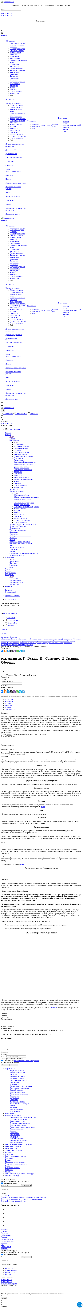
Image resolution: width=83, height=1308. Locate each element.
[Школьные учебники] (16, 101)
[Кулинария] (16, 160)
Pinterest (11, 625)
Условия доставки (7, 1241)
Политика (4, 1233)
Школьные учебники (21, 495)
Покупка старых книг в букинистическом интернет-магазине (23, 1197)
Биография (62, 641)
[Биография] (16, 198)
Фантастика (21, 645)
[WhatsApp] (17, 651)
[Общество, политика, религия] (16, 185)
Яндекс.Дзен (12, 623)
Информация (5, 1235)
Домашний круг (67, 639)
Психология (14, 639)
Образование (18, 444)
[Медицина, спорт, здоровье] (16, 181)
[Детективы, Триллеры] (16, 148)
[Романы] (16, 202)
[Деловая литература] (16, 212)
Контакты (4, 1249)
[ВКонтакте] (2, 651)
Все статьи (5, 1195)
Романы (55, 641)
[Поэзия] (16, 177)
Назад (12, 437)
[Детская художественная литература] (16, 142)
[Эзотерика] (16, 173)
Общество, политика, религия (23, 643)
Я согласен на (21, 1061)
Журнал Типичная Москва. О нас (13, 1201)
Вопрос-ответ (6, 1247)
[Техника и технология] (16, 156)
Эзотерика (63, 643)
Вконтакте (11, 618)
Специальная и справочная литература (38, 641)
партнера (53, 1008)
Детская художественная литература (48, 639)
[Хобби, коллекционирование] (16, 167)
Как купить (14, 579)
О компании (14, 561)
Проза (9, 643)
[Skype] (20, 651)
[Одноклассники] (5, 651)
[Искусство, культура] (16, 195)
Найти (4, 1298)
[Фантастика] (16, 163)
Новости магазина (10, 1183)
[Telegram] (23, 651)
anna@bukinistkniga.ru (11, 613)
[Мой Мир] (8, 651)
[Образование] (16, 39)
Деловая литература (16, 641)
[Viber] (14, 651)
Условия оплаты (7, 1239)
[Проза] (16, 191)
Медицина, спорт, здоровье (44, 643)
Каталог (12, 439)
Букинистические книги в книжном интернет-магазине (21, 1199)
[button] (79, 1304)
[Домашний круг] (16, 152)
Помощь (4, 1237)
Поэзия (56, 643)
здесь (22, 864)
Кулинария (29, 645)
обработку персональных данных (26, 1061)
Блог (2, 1245)
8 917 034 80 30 (6, 13)
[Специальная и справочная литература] (16, 206)
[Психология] (16, 97)
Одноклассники (14, 620)
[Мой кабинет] (2, 33)
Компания (4, 1229)
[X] (11, 651)
